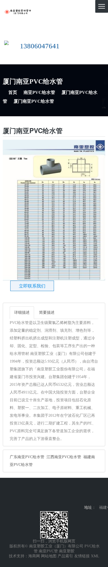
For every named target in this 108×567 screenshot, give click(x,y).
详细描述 (22, 312)
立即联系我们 (32, 286)
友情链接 (82, 556)
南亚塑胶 (66, 551)
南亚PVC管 (48, 551)
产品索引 (65, 556)
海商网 (34, 556)
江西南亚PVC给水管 (64, 457)
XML (95, 556)
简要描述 (47, 312)
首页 (12, 92)
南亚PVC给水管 (39, 92)
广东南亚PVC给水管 (27, 457)
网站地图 (48, 556)
